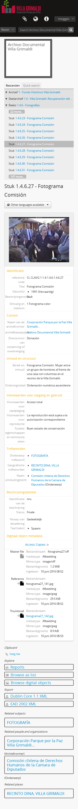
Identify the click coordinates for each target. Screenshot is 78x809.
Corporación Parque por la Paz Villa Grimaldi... (35, 743)
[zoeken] (71, 29)
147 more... (17, 177)
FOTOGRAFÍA (39, 456)
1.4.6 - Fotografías (28, 105)
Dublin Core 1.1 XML (28, 696)
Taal (35, 19)
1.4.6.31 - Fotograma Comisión (34, 170)
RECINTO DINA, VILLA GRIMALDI (35, 793)
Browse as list (23, 674)
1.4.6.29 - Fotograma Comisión (34, 157)
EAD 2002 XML (22, 703)
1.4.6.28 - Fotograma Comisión (34, 151)
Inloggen (63, 19)
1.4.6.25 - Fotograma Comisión (34, 131)
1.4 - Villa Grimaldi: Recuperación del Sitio (50, 99)
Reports (16, 667)
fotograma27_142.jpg (39, 616)
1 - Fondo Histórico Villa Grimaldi (39, 92)
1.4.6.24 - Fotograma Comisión (34, 125)
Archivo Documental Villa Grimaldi (48, 332)
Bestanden (13, 85)
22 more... (16, 112)
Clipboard (24, 19)
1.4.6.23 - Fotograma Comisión (34, 118)
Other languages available (27, 205)
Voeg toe (15, 654)
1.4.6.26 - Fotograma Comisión (34, 138)
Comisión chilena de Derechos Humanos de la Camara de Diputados (50, 480)
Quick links (46, 19)
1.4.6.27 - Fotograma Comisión (34, 144)
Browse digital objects (30, 682)
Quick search (31, 85)
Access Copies (35, 544)
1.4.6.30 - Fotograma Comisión (34, 164)
